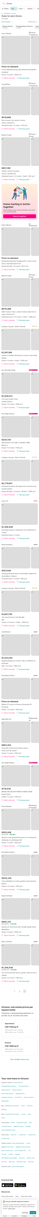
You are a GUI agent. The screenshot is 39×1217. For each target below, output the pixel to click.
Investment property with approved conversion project (20, 486)
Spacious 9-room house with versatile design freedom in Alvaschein (20, 927)
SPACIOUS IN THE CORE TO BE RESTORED (16, 442)
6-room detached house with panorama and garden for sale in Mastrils (20, 69)
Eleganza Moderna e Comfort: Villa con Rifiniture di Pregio (20, 661)
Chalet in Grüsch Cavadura (10, 171)
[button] (24, 991)
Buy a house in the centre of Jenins (13, 120)
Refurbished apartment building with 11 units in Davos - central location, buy (20, 261)
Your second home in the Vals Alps (13, 617)
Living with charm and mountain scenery (15, 748)
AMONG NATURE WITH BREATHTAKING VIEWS (17, 791)
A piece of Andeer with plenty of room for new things (19, 355)
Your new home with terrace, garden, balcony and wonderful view (20, 973)
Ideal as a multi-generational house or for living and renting (20, 837)
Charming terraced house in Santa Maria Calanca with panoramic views (20, 573)
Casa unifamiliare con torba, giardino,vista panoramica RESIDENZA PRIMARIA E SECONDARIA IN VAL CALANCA (20, 881)
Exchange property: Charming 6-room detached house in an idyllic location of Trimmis (20, 530)
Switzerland (7, 13)
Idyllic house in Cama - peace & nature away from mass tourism (20, 312)
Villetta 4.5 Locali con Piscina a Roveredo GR (17, 704)
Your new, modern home (10, 399)
